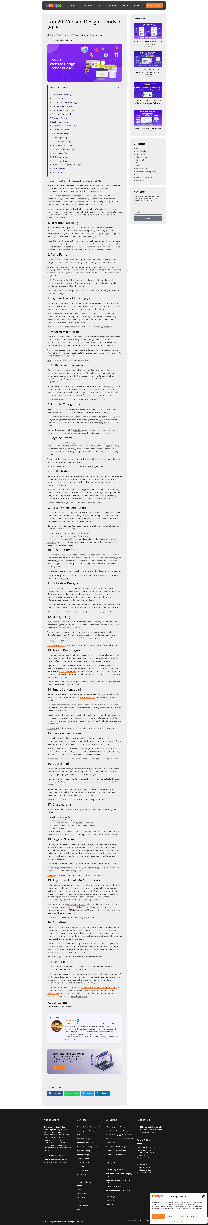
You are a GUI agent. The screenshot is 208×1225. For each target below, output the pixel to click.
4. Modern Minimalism (62, 106)
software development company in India (99, 987)
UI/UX (138, 174)
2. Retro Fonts (58, 98)
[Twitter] (140, 1220)
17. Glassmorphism (60, 157)
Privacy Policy (178, 1221)
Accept (158, 1216)
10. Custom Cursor (61, 130)
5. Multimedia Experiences (63, 110)
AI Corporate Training (108, 5)
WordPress (140, 180)
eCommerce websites (76, 904)
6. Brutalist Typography (62, 114)
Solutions (88, 5)
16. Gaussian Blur (60, 153)
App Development (144, 151)
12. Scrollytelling (60, 137)
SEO (138, 166)
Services (74, 5)
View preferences (189, 1216)
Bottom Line (58, 172)
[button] (204, 1197)
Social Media (141, 168)
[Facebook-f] (144, 1220)
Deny (171, 1216)
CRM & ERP (141, 154)
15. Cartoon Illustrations (63, 149)
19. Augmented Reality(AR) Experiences (69, 165)
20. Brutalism (59, 168)
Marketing (140, 163)
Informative (141, 160)
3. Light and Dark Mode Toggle (65, 102)
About (123, 5)
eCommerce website (67, 671)
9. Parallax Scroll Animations (64, 126)
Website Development (145, 177)
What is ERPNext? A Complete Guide (148, 129)
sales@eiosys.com (79, 996)
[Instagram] (148, 1220)
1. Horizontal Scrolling (61, 94)
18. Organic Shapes (61, 161)
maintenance (53, 993)
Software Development (146, 171)
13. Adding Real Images (63, 141)
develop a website (87, 697)
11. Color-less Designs (61, 133)
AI (137, 148)
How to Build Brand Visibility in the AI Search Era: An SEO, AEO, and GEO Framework (148, 72)
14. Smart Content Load (63, 145)
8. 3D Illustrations (60, 122)
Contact (135, 5)
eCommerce (141, 157)
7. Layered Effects (59, 118)
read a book (75, 627)
